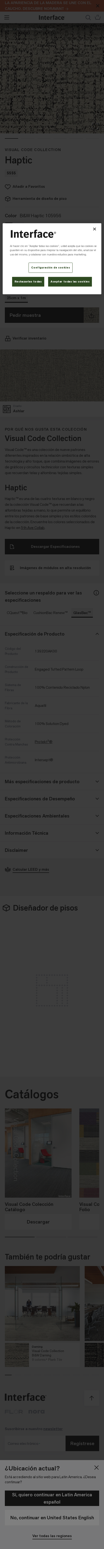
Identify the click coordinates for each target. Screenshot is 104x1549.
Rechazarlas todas (28, 281)
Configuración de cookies (50, 267)
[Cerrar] (94, 229)
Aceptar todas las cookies (70, 281)
